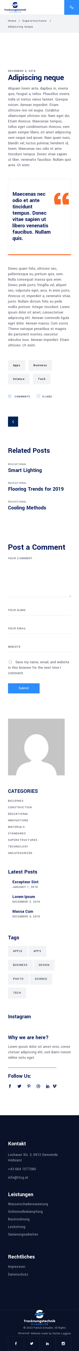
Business (40, 365)
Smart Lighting (25, 470)
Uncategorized (20, 853)
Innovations (18, 820)
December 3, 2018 (26, 902)
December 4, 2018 (22, 71)
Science (19, 379)
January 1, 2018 (25, 887)
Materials (16, 827)
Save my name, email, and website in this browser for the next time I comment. (38, 668)
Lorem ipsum (23, 896)
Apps (16, 365)
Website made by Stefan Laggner (51, 1333)
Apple (18, 951)
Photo (18, 979)
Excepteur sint (25, 882)
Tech (42, 379)
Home (12, 21)
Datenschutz (18, 1274)
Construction (20, 807)
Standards (17, 833)
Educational (17, 464)
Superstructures (34, 21)
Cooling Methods (27, 507)
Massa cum (22, 911)
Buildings (16, 801)
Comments (22, 396)
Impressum (16, 1266)
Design (44, 965)
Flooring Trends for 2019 (36, 489)
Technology (18, 846)
